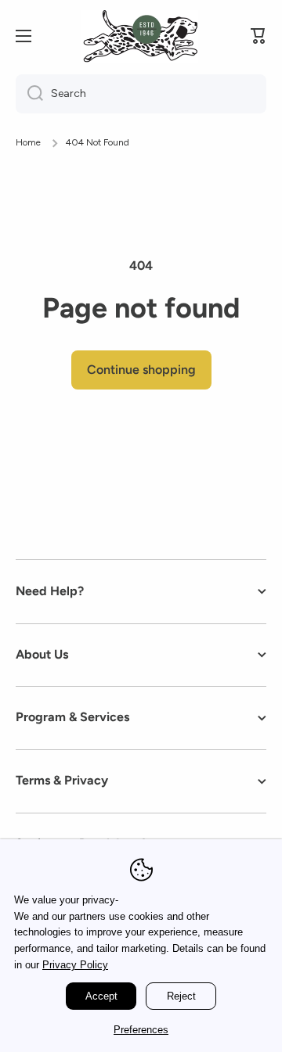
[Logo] (139, 36)
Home (28, 142)
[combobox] (141, 93)
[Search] (29, 93)
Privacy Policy (75, 965)
